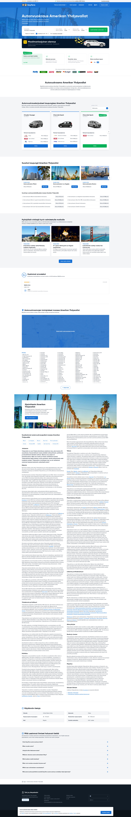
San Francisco (93, 618)
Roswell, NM (96, 361)
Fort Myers (25, 360)
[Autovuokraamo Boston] (95, 173)
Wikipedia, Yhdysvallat (73, 692)
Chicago (42, 370)
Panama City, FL (26, 371)
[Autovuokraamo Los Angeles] (65, 173)
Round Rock (96, 362)
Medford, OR (79, 358)
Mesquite (78, 370)
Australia (30, 696)
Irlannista (50, 609)
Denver (24, 443)
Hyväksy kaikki (106, 812)
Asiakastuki (81, 5)
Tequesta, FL (26, 379)
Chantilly (43, 354)
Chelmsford (43, 362)
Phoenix (76, 524)
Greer (59, 366)
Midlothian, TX (79, 381)
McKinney (78, 354)
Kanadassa (24, 500)
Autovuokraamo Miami (30, 184)
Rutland (95, 365)
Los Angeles (31, 440)
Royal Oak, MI (97, 363)
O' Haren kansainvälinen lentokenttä (83, 608)
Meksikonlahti (70, 484)
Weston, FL (25, 382)
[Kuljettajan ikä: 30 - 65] (36, 33)
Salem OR (96, 369)
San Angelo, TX (97, 377)
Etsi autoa (45, 186)
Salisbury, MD (97, 374)
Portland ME (32, 443)
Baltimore (69, 620)
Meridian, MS (79, 365)
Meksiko (75, 471)
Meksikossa (69, 616)
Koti (25, 781)
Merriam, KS (79, 366)
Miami (24, 364)
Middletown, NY (79, 378)
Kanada (68, 471)
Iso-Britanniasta (56, 609)
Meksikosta (48, 515)
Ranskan (91, 467)
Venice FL (25, 380)
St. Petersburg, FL (27, 375)
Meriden (78, 363)
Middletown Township (81, 377)
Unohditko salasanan (70, 797)
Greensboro (61, 355)
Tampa (24, 378)
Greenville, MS (61, 358)
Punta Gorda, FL (26, 372)
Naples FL (25, 367)
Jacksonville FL (26, 361)
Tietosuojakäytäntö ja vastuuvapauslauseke (53, 802)
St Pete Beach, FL (27, 373)
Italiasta (23, 610)
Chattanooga (44, 361)
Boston (38, 440)
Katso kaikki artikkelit (65, 261)
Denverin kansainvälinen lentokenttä (88, 612)
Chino (42, 374)
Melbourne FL (26, 363)
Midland (78, 380)
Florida (24, 353)
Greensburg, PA (62, 356)
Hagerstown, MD (62, 381)
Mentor (77, 362)
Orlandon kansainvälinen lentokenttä (81, 614)
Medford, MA (79, 356)
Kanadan (78, 472)
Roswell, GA (96, 359)
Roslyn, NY (96, 358)
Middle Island (79, 373)
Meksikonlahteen (101, 509)
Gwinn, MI (60, 377)
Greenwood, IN (61, 365)
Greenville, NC (61, 359)
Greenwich (60, 363)
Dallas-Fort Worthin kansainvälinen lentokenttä (83, 609)
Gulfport (60, 373)
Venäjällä (51, 546)
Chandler (43, 352)
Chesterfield (43, 367)
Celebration (25, 357)
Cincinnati (43, 377)
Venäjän (101, 501)
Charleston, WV (44, 356)
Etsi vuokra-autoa (31, 417)
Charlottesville (44, 359)
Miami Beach (26, 365)
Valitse (35, 146)
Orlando (25, 369)
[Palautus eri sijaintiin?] (24, 33)
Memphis (78, 361)
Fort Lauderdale (26, 358)
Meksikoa (60, 513)
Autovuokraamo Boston (89, 184)
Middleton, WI (79, 376)
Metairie (78, 371)
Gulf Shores (61, 371)
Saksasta (46, 609)
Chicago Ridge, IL (45, 371)
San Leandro (96, 381)
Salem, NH (96, 370)
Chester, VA (43, 366)
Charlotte (43, 358)
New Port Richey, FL (27, 368)
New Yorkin (44, 591)
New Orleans (99, 618)
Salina (95, 371)
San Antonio (96, 378)
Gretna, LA (60, 369)
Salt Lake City (97, 376)
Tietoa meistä (47, 795)
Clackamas (43, 381)
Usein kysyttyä (73, 5)
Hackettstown (61, 380)
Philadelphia (70, 524)
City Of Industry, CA (45, 380)
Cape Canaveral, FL (27, 356)
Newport (75, 620)
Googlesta (85, 690)
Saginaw (96, 366)
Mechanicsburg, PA (80, 355)
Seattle (39, 443)
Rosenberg (96, 355)
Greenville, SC (61, 361)
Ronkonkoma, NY (98, 352)
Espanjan (96, 467)
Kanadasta (76, 468)
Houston (104, 522)
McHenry (78, 352)
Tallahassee (25, 376)
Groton (60, 370)
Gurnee (60, 376)
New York (45, 440)
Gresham (60, 367)
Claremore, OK (44, 382)
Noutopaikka (26, 29)
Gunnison (60, 374)
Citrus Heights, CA (45, 378)
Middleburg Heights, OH (81, 374)
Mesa (77, 369)
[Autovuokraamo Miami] (36, 173)
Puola (38, 696)
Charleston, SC (44, 355)
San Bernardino (97, 380)
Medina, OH (78, 359)
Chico (42, 373)
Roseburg (96, 354)
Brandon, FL (26, 354)
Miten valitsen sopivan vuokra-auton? (52, 798)
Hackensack (61, 378)
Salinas (95, 373)
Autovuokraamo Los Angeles (61, 184)
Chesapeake (43, 365)
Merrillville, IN (79, 367)
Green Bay (60, 352)
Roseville (96, 356)
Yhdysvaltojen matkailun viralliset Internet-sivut (78, 694)
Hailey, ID (60, 382)
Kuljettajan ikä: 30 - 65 (42, 33)
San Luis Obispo (97, 382)
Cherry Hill (43, 363)
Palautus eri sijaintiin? (29, 33)
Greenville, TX (61, 362)
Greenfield (60, 354)
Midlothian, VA (79, 382)
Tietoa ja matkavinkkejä (59, 5)
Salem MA (96, 367)
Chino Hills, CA (44, 376)
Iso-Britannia (36, 504)
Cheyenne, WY (44, 369)
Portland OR (55, 443)
